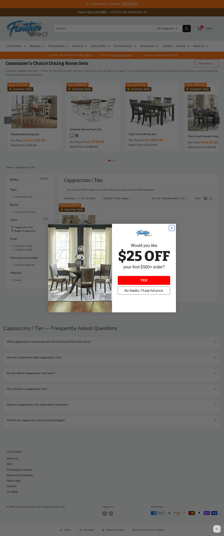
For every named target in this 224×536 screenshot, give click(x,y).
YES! (144, 280)
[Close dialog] (172, 228)
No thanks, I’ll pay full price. (144, 291)
